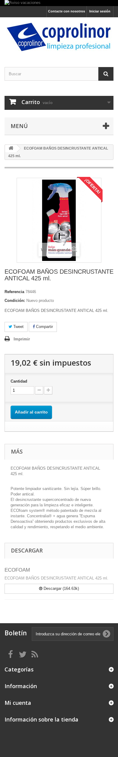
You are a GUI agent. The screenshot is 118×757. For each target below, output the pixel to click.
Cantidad (19, 381)
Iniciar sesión (99, 11)
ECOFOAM (17, 570)
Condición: (15, 300)
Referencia (14, 291)
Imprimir (22, 339)
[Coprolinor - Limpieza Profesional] (59, 37)
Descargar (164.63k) (60, 588)
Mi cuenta (18, 702)
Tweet (18, 326)
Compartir (44, 326)
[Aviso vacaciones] (59, 3)
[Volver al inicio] (11, 148)
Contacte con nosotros (66, 11)
